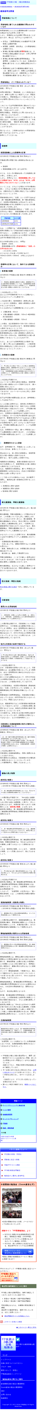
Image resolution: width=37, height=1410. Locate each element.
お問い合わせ (6, 1394)
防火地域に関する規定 (8, 587)
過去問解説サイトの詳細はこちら (17, 1316)
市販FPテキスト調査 (12, 1165)
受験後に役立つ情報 (11, 1160)
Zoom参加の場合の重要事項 (11, 1387)
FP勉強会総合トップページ (11, 1374)
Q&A (3, 1391)
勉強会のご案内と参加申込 (14, 1176)
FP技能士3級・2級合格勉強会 (18, 2)
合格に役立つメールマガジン (12, 1363)
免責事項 (4, 1398)
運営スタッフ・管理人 (9, 1370)
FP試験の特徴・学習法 (13, 1154)
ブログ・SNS (6, 1367)
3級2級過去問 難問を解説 (21, 6)
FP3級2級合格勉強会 (6, 6)
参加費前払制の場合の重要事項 (12, 1384)
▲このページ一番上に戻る (26, 1327)
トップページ (6, 1359)
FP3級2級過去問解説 (12, 1170)
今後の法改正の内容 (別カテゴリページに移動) (8, 1138)
